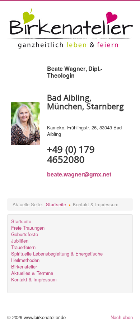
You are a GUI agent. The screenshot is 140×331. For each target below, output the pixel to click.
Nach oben (122, 317)
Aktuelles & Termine (32, 273)
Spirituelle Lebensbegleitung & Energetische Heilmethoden (57, 256)
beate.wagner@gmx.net (79, 174)
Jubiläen (19, 241)
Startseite (56, 204)
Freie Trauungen (28, 228)
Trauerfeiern (23, 247)
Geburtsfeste (24, 234)
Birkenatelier (24, 266)
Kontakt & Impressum (34, 279)
